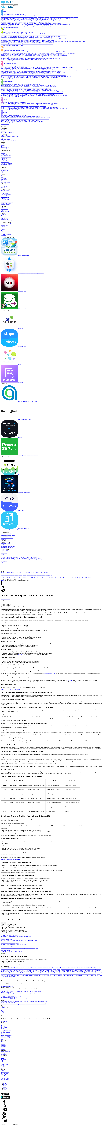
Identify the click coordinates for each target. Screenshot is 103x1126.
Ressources (3, 1049)
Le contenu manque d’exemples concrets (11, 928)
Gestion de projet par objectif (7, 992)
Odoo (2, 1068)
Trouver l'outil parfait (5, 599)
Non (5, 923)
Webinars (3, 1033)
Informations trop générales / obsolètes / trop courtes (13, 927)
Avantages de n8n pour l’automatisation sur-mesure (15, 971)
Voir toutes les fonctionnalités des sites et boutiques (12, 78)
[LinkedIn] (4, 1118)
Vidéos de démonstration (6, 1035)
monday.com (3, 1059)
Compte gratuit (4, 3)
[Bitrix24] (7, 2)
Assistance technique (5, 1032)
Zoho (2, 1060)
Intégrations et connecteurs (42, 967)
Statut (2, 1039)
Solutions (3, 1044)
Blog (2, 1041)
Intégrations (3, 235)
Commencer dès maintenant (7, 986)
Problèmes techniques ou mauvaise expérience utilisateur (14, 931)
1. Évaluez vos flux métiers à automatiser (75, 972)
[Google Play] (5, 1098)
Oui (2, 923)
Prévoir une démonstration (6, 1037)
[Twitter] (5, 1107)
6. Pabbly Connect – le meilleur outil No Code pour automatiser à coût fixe (43, 971)
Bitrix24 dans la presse (6, 1028)
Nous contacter (4, 1027)
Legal (4, 1083)
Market (2, 1070)
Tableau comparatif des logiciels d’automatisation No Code (21, 972)
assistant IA (20, 654)
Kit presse (3, 1026)
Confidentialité (6, 1085)
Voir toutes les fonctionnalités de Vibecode (10, 122)
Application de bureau (5, 1073)
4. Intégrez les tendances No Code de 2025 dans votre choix (36, 974)
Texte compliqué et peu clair (8, 926)
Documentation (4, 1054)
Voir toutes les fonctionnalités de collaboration (11, 60)
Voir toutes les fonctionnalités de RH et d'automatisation (13, 96)
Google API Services (5, 1075)
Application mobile (5, 1072)
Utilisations (3, 1047)
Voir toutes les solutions (6, 234)
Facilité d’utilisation (32, 967)
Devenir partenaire (5, 1079)
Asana (2, 1056)
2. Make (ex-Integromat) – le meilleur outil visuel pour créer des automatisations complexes (73, 969)
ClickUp (2, 1058)
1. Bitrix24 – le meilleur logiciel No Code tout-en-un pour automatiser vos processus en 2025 (31, 969)
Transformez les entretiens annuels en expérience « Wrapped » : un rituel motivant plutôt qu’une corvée (23, 1004)
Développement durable (6, 1030)
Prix (1, 125)
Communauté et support (76, 967)
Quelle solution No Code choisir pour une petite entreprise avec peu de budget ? (72, 975)
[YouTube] (5, 1110)
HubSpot (3, 1063)
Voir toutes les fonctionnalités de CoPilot (9, 109)
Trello (2, 1061)
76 (6, 1007)
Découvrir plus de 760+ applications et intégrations (12, 529)
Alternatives (3, 1046)
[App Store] (5, 1095)
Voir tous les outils (5, 124)
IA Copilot (70, 680)
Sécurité (5, 1088)
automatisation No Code (49, 673)
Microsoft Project (4, 1064)
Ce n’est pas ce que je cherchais (9, 924)
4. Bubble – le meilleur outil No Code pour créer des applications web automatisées (51, 970)
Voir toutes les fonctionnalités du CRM (9, 27)
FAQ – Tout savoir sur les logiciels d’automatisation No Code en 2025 (65, 974)
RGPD (4, 1087)
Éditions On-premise (5, 1051)
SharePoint (3, 1066)
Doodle (2, 1065)
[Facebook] (4, 1103)
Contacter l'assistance (5, 1036)
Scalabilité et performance (54, 967)
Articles (2, 580)
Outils (2, 1023)
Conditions (5, 1084)
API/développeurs (5, 1074)
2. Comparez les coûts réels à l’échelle (92, 972)
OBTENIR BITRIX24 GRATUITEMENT (10, 689)
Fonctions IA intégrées (65, 967)
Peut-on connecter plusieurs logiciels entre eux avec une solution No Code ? (37, 975)
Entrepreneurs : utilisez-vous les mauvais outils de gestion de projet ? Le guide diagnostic (20, 993)
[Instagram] (4, 1114)
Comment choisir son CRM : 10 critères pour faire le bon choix (14, 998)
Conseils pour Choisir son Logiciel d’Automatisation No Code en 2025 (49, 972)
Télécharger (3, 1053)
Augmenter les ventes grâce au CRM (9, 997)
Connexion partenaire (5, 1080)
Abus (4, 1089)
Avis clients (3, 1045)
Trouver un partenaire (5, 1078)
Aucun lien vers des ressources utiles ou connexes (13, 930)
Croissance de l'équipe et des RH (8, 1002)
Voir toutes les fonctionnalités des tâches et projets (12, 45)
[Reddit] (5, 1122)
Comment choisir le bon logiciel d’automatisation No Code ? (14, 967)
